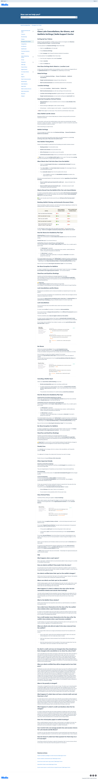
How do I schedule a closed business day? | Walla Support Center (49, 758)
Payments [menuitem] (23, 62)
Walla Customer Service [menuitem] (26, 88)
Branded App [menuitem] (24, 36)
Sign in (95, 1)
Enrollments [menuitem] (23, 46)
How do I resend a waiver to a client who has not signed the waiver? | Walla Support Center (53, 767)
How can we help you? (30, 14)
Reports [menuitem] (22, 76)
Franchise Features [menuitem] (25, 51)
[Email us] (96, 775)
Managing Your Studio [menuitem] (26, 41)
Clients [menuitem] (22, 53)
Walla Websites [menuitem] (24, 84)
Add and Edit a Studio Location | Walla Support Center (47, 764)
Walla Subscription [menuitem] (25, 91)
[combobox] (48, 17)
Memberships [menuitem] (24, 81)
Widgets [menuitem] (23, 96)
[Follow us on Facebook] (91, 775)
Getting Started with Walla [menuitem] (25, 31)
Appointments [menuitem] (24, 69)
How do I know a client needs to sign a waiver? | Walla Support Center (49, 761)
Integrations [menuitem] (23, 44)
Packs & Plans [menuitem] (24, 67)
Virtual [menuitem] (22, 59)
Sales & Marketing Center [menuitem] (25, 57)
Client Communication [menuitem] (26, 79)
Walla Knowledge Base (25, 25)
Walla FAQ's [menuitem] (23, 86)
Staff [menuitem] (22, 74)
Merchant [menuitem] (23, 93)
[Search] (76, 17)
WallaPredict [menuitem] (24, 48)
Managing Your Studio (36, 25)
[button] (33, 31)
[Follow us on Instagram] (93, 775)
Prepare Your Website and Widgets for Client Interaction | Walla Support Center (51, 755)
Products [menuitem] (23, 34)
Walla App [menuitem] (23, 64)
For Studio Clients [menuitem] (25, 71)
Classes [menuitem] (22, 39)
